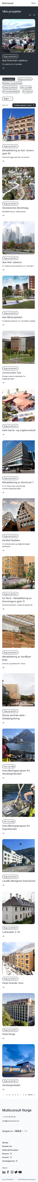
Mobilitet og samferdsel (12, 83)
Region (6, 99)
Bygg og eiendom (25, 79)
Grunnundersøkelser (11, 91)
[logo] (7, 3)
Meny (33, 3)
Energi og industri (10, 87)
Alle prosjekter (8, 79)
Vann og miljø (26, 87)
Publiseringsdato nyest (23, 105)
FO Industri (27, 91)
